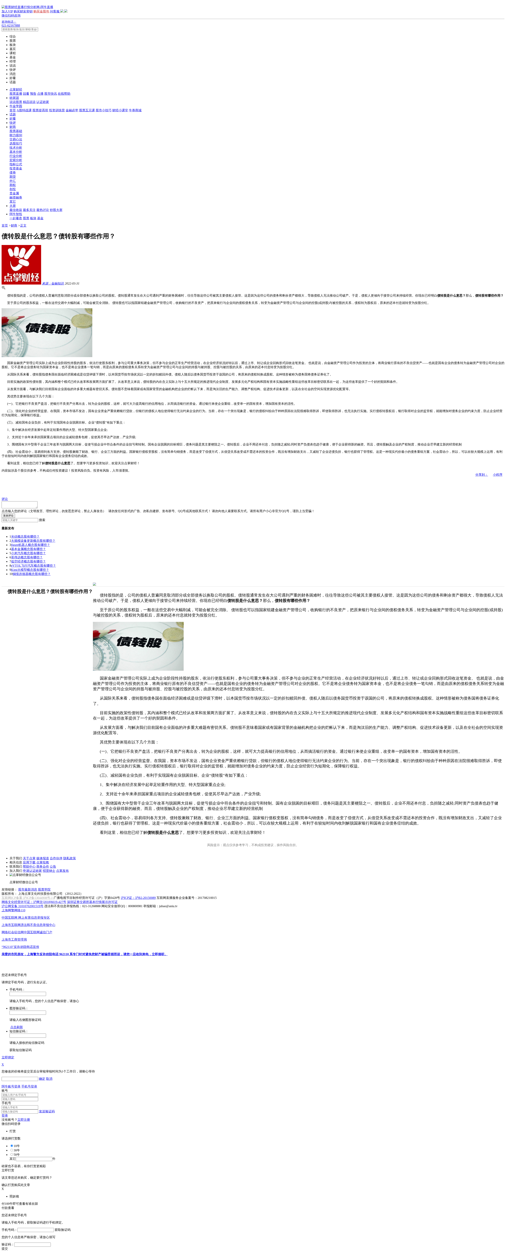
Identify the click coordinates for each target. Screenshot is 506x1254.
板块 (33, 218)
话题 (12, 114)
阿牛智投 (15, 214)
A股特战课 (24, 110)
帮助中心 (29, 866)
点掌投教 (42, 862)
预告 (33, 93)
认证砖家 (42, 102)
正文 (23, 225)
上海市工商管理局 (14, 939)
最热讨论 (42, 210)
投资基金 (15, 168)
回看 (26, 93)
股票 (26, 218)
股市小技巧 (103, 110)
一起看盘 (15, 218)
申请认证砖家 (32, 870)
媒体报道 (42, 858)
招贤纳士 (49, 870)
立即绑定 (8, 1057)
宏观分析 (15, 160)
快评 (12, 122)
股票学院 (44, 889)
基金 (40, 218)
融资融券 (15, 197)
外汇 (12, 181)
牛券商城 (135, 110)
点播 (40, 93)
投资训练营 (57, 110)
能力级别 (15, 135)
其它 (12, 201)
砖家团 (14, 97)
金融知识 (53, 283)
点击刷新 (16, 1027)
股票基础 (15, 131)
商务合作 (42, 866)
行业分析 (15, 156)
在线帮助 (64, 93)
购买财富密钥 (23, 11)
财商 (12, 127)
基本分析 (15, 151)
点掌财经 (15, 89)
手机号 (6, 1103)
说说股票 (15, 102)
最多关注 (29, 210)
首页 (12, 110)
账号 (5, 1090)
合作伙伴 (56, 858)
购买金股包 (41, 11)
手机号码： (9, 1229)
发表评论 (8, 515)
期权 (12, 185)
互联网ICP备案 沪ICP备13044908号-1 (27, 897)
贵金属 (14, 193)
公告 (53, 866)
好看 (12, 118)
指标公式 (15, 164)
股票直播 (15, 93)
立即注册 (23, 1119)
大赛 (12, 205)
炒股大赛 (56, 210)
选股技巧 (15, 143)
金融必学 (72, 110)
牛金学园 (15, 106)
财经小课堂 (120, 110)
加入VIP (7, 11)
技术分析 (15, 147)
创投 (12, 189)
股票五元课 (87, 110)
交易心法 (15, 139)
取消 (49, 1078)
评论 (5, 499)
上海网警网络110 (13, 910)
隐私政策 (69, 858)
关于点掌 (29, 858)
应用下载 (29, 862)
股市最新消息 (27, 889)
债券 (12, 172)
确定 (42, 1078)
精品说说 (29, 102)
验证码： (8, 1244)
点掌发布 (62, 870)
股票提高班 (40, 110)
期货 (12, 176)
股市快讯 (50, 93)
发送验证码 (47, 1111)
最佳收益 (15, 210)
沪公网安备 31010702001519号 (22, 906)
